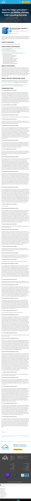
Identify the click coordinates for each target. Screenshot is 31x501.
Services (28, 464)
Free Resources (12, 464)
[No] (19, 500)
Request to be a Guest (26, 468)
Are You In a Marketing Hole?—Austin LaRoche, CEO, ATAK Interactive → (22, 436)
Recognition (27, 467)
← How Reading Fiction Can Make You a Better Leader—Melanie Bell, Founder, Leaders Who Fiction (8, 436)
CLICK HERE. (12, 49)
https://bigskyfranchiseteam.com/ (7, 82)
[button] (26, 2)
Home (13, 463)
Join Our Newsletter (26, 463)
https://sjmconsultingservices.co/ (17, 48)
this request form (24, 84)
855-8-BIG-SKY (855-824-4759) (24, 456)
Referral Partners (12, 468)
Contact (13, 467)
